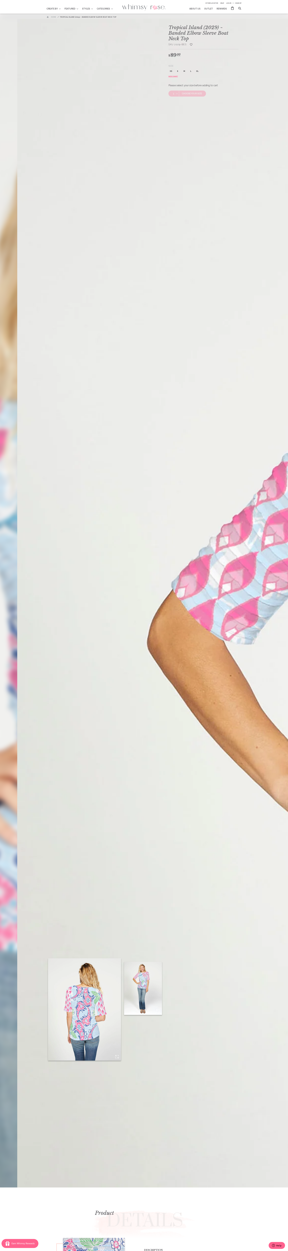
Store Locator (212, 3)
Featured (69, 9)
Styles (86, 9)
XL (197, 71)
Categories (103, 9)
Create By (52, 9)
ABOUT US (194, 9)
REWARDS (222, 9)
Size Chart (173, 76)
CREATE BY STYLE (55, 7)
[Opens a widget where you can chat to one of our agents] (276, 1245)
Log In (228, 3)
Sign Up (238, 3)
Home (53, 17)
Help (222, 3)
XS (171, 71)
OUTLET (208, 9)
